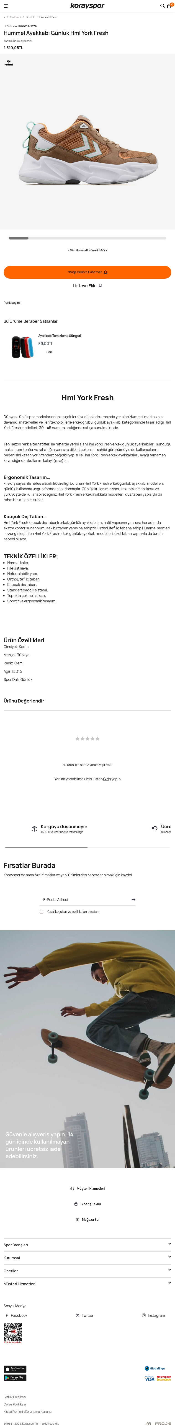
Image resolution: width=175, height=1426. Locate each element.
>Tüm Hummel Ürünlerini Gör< (88, 250)
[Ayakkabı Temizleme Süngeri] (21, 347)
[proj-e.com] (163, 1423)
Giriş (107, 778)
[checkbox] (41, 911)
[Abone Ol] (132, 899)
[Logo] (87, 6)
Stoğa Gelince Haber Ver (85, 272)
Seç (49, 352)
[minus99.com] (148, 1423)
